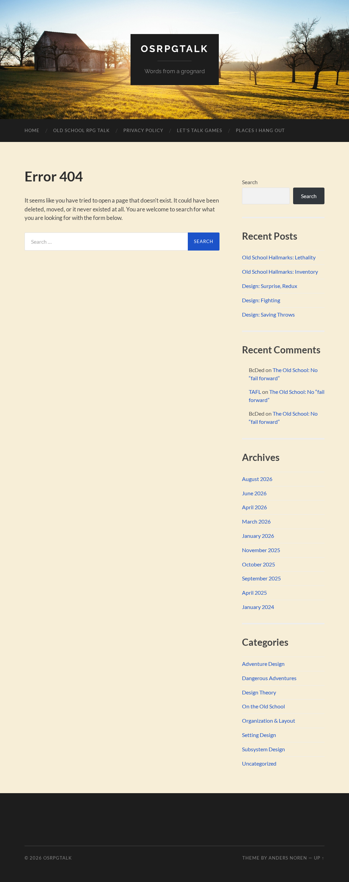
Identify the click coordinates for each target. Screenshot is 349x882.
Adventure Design (263, 663)
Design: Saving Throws (268, 314)
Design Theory (259, 692)
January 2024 (258, 607)
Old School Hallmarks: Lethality (279, 257)
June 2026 (254, 493)
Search (250, 182)
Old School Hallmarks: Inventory (280, 271)
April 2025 (254, 592)
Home (32, 130)
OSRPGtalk (175, 48)
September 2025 (261, 578)
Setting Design (259, 735)
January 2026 (258, 535)
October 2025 (258, 564)
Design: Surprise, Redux (269, 286)
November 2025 (261, 550)
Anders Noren (288, 858)
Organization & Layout (268, 720)
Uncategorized (259, 763)
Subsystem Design (263, 749)
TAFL (255, 391)
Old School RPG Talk (81, 130)
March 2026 (256, 521)
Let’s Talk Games (199, 130)
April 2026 (254, 507)
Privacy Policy (143, 130)
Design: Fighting (261, 300)
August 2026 (257, 479)
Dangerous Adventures (269, 678)
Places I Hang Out (260, 130)
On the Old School (263, 706)
